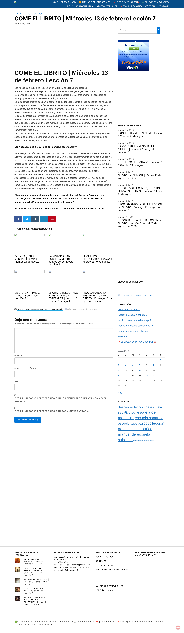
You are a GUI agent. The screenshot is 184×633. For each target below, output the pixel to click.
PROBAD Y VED (68, 2)
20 (147, 375)
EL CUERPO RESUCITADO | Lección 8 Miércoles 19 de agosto (36, 581)
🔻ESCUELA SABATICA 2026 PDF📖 (137, 6)
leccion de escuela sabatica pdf (134, 320)
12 (140, 370)
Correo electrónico (25, 368)
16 (119, 375)
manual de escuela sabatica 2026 (135, 325)
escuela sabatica (149, 418)
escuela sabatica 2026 (134, 423)
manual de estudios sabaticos (133, 331)
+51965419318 (61, 562)
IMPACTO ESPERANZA (106, 6)
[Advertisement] (63, 46)
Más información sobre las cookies (112, 569)
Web (16, 381)
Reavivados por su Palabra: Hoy (143, 440)
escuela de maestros (129, 309)
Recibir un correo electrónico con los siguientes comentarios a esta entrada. (61, 400)
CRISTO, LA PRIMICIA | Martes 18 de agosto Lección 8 (35, 590)
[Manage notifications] (178, 628)
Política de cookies (104, 565)
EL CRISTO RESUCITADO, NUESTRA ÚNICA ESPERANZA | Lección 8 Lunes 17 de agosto (36, 600)
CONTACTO (164, 6)
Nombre (19, 355)
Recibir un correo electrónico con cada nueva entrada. (52, 411)
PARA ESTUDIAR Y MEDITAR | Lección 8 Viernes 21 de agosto (34, 561)
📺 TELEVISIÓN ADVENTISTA (156, 2)
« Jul (120, 393)
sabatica (122, 336)
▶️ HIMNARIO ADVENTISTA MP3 (94, 2)
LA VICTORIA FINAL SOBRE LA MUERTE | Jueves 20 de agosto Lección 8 (34, 571)
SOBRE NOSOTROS (105, 557)
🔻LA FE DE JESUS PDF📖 (126, 2)
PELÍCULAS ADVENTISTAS (80, 6)
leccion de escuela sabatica (28, 14)
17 (126, 375)
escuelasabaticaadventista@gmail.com (72, 565)
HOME (55, 2)
